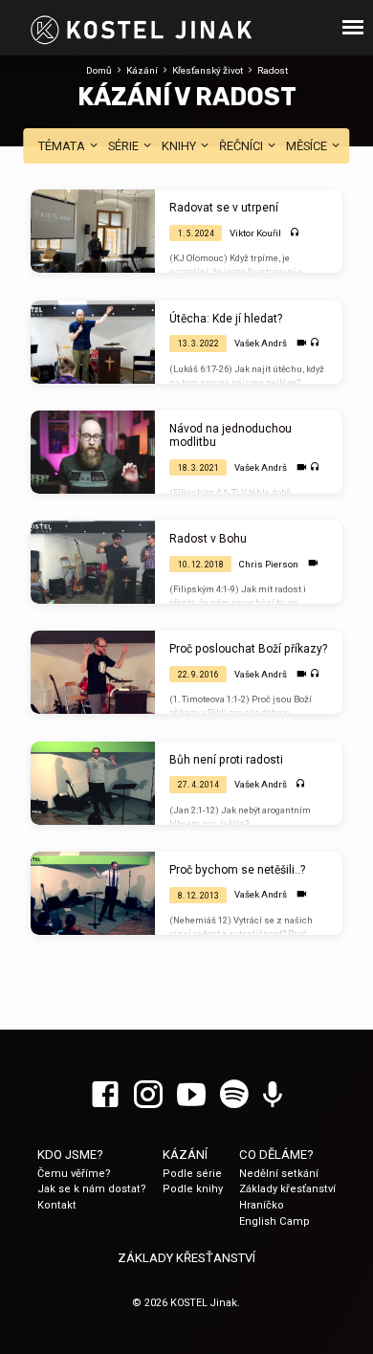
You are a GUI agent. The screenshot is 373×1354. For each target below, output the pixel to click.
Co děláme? (276, 1154)
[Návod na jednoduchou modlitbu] (93, 452)
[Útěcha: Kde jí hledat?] (93, 342)
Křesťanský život (207, 70)
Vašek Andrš (260, 343)
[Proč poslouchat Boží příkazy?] (93, 672)
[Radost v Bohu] (93, 562)
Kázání (142, 70)
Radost (272, 70)
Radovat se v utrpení (223, 207)
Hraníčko (261, 1205)
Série (125, 146)
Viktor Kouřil (255, 233)
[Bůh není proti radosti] (93, 783)
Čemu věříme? (74, 1173)
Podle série (192, 1173)
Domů (99, 70)
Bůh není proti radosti (226, 759)
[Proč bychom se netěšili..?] (93, 893)
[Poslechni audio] (295, 233)
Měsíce (308, 146)
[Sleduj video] (302, 343)
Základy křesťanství (287, 1189)
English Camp (274, 1221)
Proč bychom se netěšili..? (237, 870)
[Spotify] (234, 1096)
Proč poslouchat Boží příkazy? (248, 648)
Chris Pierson (268, 564)
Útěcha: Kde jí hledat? (225, 318)
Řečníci (242, 146)
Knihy (180, 146)
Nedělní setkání (278, 1173)
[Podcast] (272, 1096)
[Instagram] (148, 1096)
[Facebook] (105, 1096)
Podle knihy (193, 1189)
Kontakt (57, 1205)
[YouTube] (191, 1096)
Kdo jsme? (70, 1154)
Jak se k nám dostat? (91, 1189)
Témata (63, 146)
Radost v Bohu (208, 538)
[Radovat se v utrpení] (93, 231)
